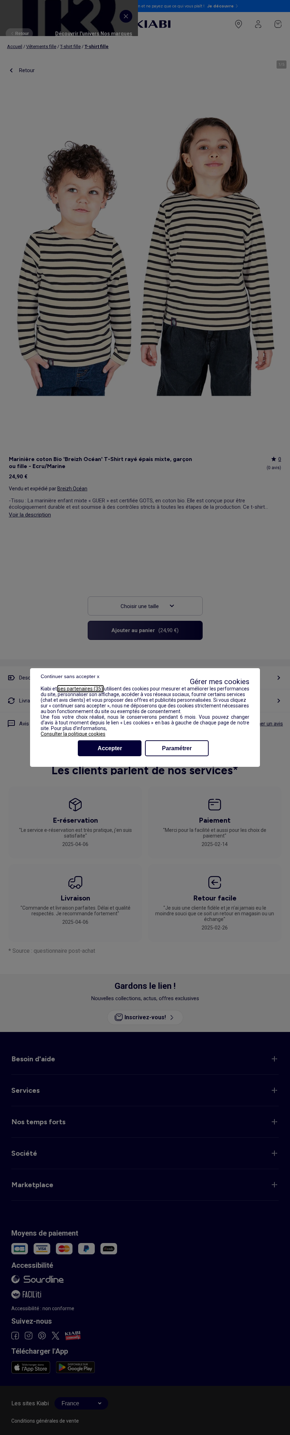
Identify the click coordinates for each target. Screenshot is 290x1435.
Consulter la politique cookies (73, 734)
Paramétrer (177, 748)
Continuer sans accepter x (70, 676)
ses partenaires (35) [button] (80, 689)
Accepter (110, 748)
